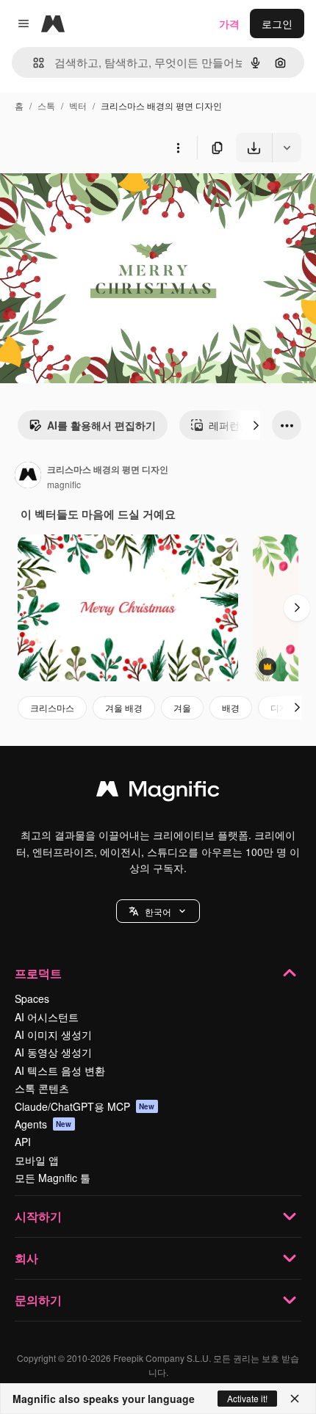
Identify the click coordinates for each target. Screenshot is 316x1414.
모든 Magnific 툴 (52, 1177)
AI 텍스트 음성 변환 (60, 1070)
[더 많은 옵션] (178, 147)
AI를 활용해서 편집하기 (101, 425)
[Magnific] (158, 792)
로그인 (277, 23)
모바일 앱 (37, 1160)
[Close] (295, 1398)
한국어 (158, 911)
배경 (231, 707)
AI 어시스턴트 (47, 1016)
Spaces (32, 998)
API (23, 1141)
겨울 (182, 707)
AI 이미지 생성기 (53, 1034)
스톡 (46, 105)
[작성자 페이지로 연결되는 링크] (28, 476)
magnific (64, 484)
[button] (158, 911)
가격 (229, 23)
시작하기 (38, 1216)
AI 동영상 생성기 (53, 1052)
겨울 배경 (124, 707)
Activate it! (247, 1398)
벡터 (78, 105)
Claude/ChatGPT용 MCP (85, 1106)
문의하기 (38, 1299)
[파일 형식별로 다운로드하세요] (286, 147)
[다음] (256, 425)
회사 (26, 1258)
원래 (84, 196)
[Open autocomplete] (32, 62)
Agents (43, 1124)
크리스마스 (52, 707)
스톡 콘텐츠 (42, 1088)
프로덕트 (38, 973)
